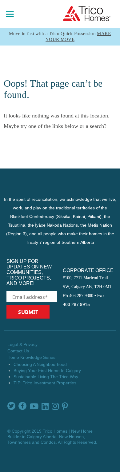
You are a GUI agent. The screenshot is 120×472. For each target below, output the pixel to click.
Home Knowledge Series (31, 357)
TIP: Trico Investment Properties (45, 382)
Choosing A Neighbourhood (40, 364)
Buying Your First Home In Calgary (47, 370)
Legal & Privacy (22, 344)
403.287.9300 (81, 295)
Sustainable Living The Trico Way (46, 376)
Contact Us (18, 350)
